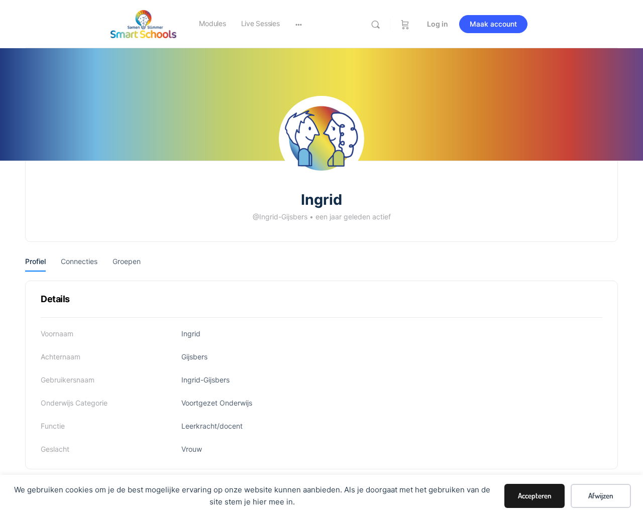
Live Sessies (260, 23)
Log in (437, 24)
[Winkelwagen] (405, 24)
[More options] (298, 24)
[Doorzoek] (375, 24)
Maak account (493, 24)
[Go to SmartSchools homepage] (143, 23)
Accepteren (535, 495)
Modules (212, 23)
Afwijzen (600, 495)
